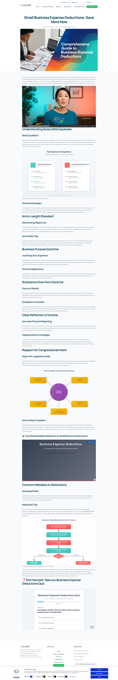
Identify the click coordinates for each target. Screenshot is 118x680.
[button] (59, 106)
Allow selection (99, 673)
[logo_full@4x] (25, 4)
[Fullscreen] (94, 126)
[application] (59, 106)
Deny (99, 676)
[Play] (23, 126)
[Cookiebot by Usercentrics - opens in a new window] (16, 678)
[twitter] (86, 2)
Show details (72, 676)
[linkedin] (90, 2)
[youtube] (88, 2)
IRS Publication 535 (88, 511)
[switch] (43, 677)
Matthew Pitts (46, 27)
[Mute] (92, 126)
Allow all (99, 669)
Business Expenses (71, 27)
